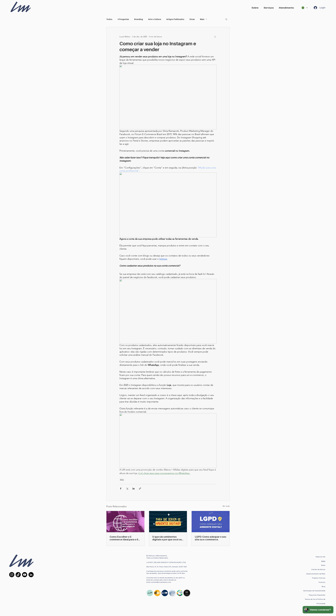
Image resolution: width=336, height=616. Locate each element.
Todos (109, 19)
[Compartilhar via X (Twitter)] (127, 488)
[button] (269, 7)
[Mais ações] (215, 36)
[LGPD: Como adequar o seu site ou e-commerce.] (211, 521)
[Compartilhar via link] (140, 488)
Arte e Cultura (154, 19)
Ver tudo (226, 506)
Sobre (323, 565)
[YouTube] (24, 574)
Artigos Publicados (175, 19)
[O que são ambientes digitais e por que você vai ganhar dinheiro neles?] (168, 521)
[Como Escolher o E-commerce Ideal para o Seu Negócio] (125, 521)
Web (122, 479)
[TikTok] (18, 574)
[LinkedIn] (31, 574)
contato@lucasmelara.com (161, 582)
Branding (138, 19)
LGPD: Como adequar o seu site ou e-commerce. (210, 538)
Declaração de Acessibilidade (314, 591)
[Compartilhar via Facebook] (120, 488)
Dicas (192, 19)
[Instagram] (11, 574)
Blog (323, 586)
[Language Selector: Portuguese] (304, 8)
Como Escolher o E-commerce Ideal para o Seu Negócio (125, 538)
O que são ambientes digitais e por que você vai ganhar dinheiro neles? (167, 538)
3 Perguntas (123, 19)
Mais (202, 19)
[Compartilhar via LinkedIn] (133, 488)
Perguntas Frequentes (317, 595)
